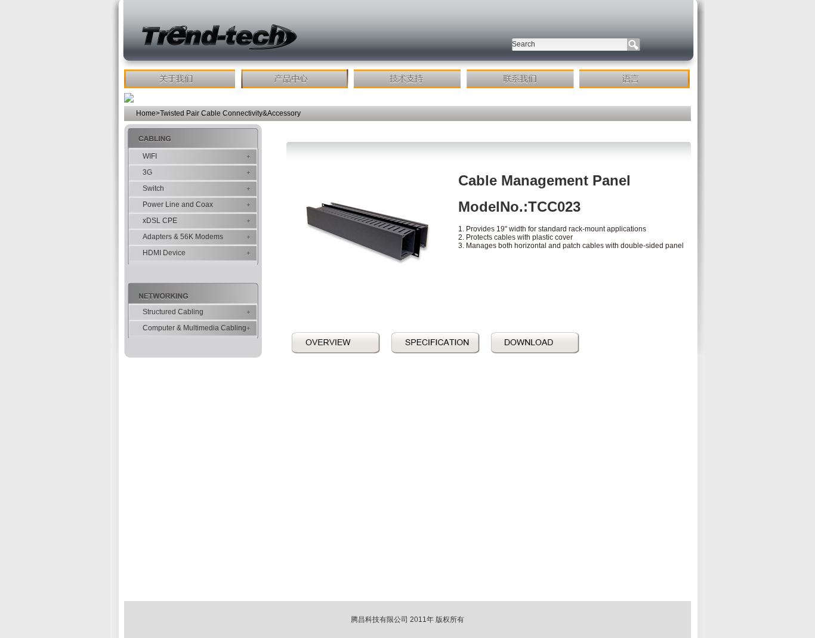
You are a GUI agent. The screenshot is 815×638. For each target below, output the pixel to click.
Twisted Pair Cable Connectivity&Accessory (230, 113)
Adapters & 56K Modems (183, 237)
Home (146, 113)
